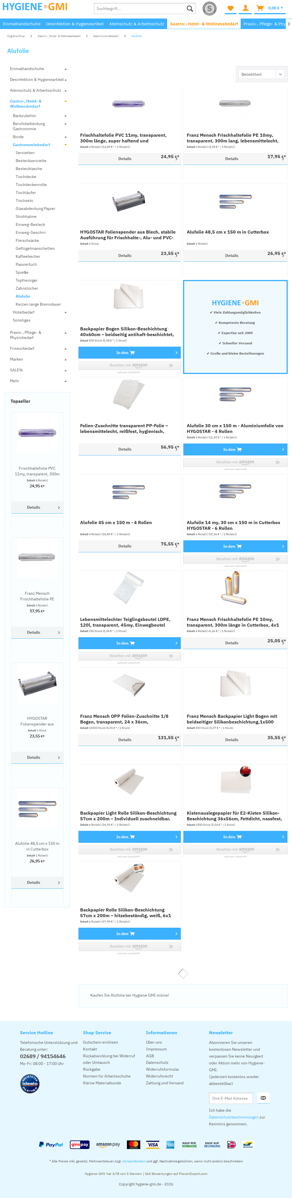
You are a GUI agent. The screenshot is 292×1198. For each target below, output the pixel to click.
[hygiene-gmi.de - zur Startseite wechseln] (35, 10)
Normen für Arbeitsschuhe (107, 1076)
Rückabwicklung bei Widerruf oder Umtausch (109, 1059)
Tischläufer (26, 192)
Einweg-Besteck (30, 224)
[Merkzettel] (230, 8)
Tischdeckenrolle (31, 184)
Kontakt (90, 1049)
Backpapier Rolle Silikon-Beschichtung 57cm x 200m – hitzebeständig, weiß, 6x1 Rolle (125, 912)
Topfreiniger (27, 280)
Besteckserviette (31, 160)
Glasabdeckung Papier (35, 208)
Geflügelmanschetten (35, 248)
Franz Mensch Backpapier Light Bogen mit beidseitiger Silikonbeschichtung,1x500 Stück (232, 719)
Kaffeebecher (28, 256)
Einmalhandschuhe (27, 68)
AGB (150, 1055)
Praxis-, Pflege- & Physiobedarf (25, 335)
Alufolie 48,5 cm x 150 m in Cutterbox (37, 846)
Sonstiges (22, 320)
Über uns (154, 1042)
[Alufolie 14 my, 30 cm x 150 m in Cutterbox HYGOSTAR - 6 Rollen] (235, 491)
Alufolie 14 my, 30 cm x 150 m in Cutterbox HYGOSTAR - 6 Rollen (233, 525)
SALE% (16, 370)
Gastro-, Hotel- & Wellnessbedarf (26, 104)
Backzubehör (24, 115)
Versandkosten (133, 1161)
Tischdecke (26, 176)
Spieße (22, 272)
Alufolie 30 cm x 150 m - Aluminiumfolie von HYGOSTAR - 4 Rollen (235, 428)
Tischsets (24, 200)
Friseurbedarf (22, 348)
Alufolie (23, 296)
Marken (16, 359)
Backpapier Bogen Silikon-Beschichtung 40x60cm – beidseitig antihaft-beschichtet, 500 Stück (127, 331)
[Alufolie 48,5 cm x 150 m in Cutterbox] (37, 808)
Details (33, 507)
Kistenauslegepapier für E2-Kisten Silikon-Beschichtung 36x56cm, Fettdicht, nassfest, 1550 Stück (234, 815)
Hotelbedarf (24, 312)
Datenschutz (157, 1062)
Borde (18, 136)
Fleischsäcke (27, 240)
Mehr (14, 380)
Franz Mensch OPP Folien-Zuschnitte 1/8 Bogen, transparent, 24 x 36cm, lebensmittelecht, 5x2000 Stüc (124, 719)
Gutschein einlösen (100, 1042)
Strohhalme (26, 216)
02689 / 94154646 (43, 1056)
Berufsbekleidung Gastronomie (29, 126)
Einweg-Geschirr (31, 232)
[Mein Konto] (245, 8)
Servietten (25, 152)
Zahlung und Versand (165, 1082)
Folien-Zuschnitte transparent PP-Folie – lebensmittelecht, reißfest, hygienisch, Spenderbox (124, 428)
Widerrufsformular (162, 1069)
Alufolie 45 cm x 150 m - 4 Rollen (116, 522)
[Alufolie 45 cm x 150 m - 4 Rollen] (129, 491)
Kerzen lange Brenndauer (38, 304)
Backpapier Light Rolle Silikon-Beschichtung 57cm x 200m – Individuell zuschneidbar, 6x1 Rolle (128, 815)
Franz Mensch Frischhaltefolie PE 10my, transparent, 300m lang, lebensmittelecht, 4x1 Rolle (37, 596)
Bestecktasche (29, 168)
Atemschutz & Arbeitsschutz (35, 90)
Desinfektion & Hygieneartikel (37, 79)
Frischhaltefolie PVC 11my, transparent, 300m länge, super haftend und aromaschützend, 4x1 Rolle (37, 471)
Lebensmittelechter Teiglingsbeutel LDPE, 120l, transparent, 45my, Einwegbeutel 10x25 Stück (125, 622)
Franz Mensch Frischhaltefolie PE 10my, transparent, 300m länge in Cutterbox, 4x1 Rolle (233, 622)
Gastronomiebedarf (31, 144)
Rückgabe (91, 1069)
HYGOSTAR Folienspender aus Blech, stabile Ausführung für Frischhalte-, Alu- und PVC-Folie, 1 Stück (37, 721)
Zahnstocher (27, 288)
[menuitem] (145, 8)
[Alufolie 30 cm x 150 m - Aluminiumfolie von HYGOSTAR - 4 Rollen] (235, 394)
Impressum (156, 1049)
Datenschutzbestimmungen (234, 1117)
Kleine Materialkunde (102, 1082)
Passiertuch (26, 264)
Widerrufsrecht (159, 1076)
